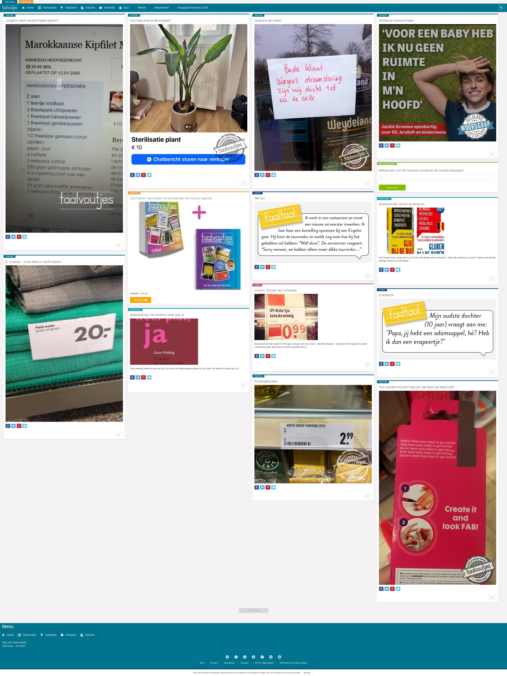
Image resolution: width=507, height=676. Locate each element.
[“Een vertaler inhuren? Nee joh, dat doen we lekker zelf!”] (437, 488)
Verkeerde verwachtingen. (397, 20)
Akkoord (307, 673)
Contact (245, 662)
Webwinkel (26, 2)
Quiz (126, 7)
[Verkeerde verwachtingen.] (437, 83)
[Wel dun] (313, 232)
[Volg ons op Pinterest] (262, 657)
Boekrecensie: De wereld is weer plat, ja (157, 315)
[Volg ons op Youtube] (279, 657)
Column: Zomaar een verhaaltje (275, 290)
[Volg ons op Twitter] (244, 657)
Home (30, 7)
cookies (253, 672)
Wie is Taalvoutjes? (264, 662)
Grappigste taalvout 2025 (193, 7)
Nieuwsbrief (161, 7)
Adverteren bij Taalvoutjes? (293, 662)
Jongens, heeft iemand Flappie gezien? (32, 20)
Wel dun (259, 198)
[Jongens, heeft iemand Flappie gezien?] (64, 128)
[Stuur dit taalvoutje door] (24, 237)
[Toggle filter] (501, 7)
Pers (202, 662)
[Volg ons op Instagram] (236, 657)
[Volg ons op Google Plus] (253, 657)
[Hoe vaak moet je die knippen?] (188, 97)
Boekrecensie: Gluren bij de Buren (402, 204)
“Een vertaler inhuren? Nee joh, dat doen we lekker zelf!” (417, 387)
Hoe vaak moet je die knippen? (150, 20)
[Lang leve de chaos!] (313, 97)
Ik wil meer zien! (253, 610)
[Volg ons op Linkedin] (271, 657)
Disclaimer (229, 662)
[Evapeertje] (437, 329)
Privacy (214, 662)
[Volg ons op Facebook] (227, 657)
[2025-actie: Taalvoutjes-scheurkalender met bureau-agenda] (188, 246)
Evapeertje (386, 295)
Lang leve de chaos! (267, 20)
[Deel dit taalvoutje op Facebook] (8, 237)
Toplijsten (71, 7)
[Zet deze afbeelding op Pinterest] (19, 237)
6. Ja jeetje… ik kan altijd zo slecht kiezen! (33, 261)
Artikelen (109, 7)
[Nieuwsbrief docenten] (215, 7)
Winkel (142, 7)
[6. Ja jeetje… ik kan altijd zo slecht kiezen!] (64, 343)
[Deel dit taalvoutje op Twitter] (13, 237)
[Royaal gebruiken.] (313, 434)
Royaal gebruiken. (266, 381)
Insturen (90, 7)
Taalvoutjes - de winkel (13, 646)
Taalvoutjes (10, 2)
